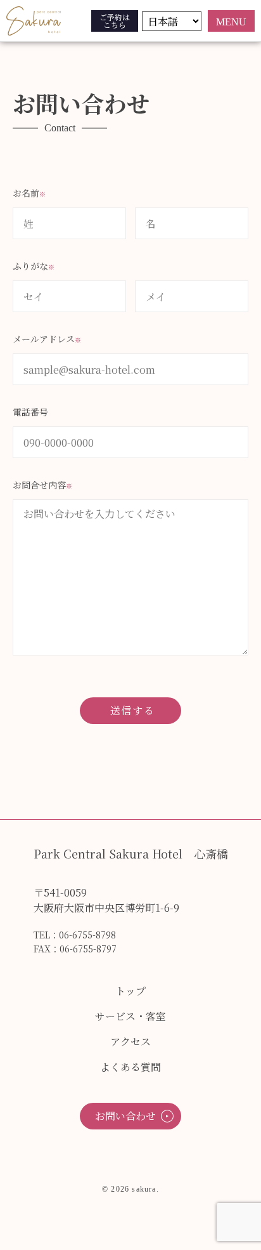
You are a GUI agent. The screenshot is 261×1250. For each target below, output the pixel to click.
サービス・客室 (130, 1016)
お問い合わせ (125, 1116)
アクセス (130, 1041)
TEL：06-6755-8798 (75, 934)
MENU (231, 21)
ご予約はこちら (114, 20)
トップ (130, 991)
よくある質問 (130, 1067)
